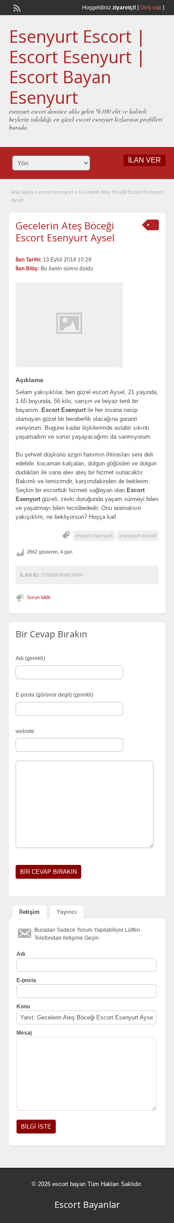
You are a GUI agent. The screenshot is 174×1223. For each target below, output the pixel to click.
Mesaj (24, 1033)
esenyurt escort (137, 536)
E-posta (26, 980)
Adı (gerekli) (30, 658)
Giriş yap (151, 7)
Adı (21, 954)
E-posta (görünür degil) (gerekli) (54, 695)
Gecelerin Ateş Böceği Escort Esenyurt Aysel (65, 231)
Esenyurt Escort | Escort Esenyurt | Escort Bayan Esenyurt (77, 66)
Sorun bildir (39, 597)
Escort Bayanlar (87, 1205)
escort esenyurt (56, 192)
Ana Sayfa (22, 192)
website (25, 731)
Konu (23, 1006)
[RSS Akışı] (16, 7)
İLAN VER (144, 160)
